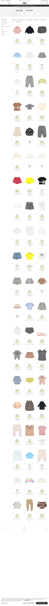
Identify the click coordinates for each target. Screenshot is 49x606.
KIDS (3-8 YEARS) (25, 5)
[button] (6, 21)
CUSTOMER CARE (7, 0)
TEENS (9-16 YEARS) (32, 5)
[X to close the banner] (47, 597)
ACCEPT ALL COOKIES (41, 603)
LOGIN (46, 0)
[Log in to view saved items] (44, 3)
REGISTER (43, 0)
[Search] (41, 3)
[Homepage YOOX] (24, 3)
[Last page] (46, 530)
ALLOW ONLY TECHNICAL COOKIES (28, 603)
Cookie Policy (27, 600)
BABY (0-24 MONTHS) (17, 5)
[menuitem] (2, 3)
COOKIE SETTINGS (4, 603)
